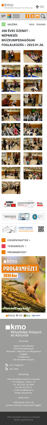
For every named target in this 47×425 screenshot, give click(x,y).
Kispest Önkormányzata (23, 346)
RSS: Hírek (14, 369)
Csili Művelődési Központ (23, 359)
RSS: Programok (16, 365)
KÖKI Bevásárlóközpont (23, 348)
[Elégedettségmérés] (23, 229)
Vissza (31, 24)
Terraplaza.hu (23, 357)
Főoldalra (40, 24)
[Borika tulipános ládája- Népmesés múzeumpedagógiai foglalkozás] (11, 56)
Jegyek (16, 16)
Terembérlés (16, 246)
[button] (9, 17)
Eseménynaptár (18, 240)
